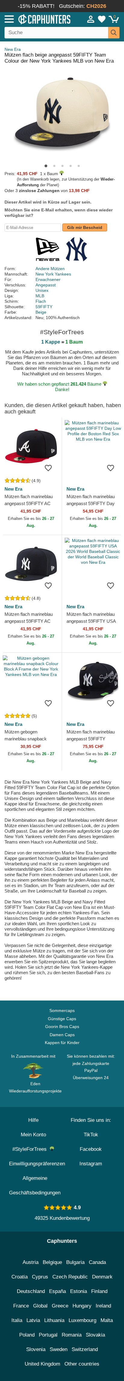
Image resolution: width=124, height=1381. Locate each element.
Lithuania (54, 1320)
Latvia (33, 1320)
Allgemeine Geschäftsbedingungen (34, 1185)
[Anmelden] (90, 19)
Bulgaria (75, 1262)
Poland (27, 1335)
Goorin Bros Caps (62, 1026)
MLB (40, 295)
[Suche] (113, 32)
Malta (107, 1320)
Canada (97, 1262)
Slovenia (35, 1349)
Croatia (19, 1277)
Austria (31, 1262)
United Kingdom (42, 1364)
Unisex (42, 290)
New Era (13, 49)
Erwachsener (48, 279)
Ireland (103, 1306)
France (21, 1306)
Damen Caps (62, 1034)
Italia (16, 1320)
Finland (99, 1291)
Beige (41, 312)
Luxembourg (82, 1320)
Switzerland (85, 1349)
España (57, 1291)
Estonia (78, 1291)
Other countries (81, 1364)
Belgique (52, 1262)
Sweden (58, 1349)
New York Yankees (53, 274)
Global (40, 1306)
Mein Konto (33, 1135)
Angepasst (46, 284)
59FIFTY (44, 306)
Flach (41, 301)
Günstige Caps (62, 1018)
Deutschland (31, 1291)
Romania (72, 1335)
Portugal (48, 1335)
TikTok (91, 1135)
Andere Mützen (50, 268)
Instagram (90, 1164)
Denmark (102, 1277)
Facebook (91, 1149)
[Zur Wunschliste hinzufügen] (48, 468)
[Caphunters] (36, 18)
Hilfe (33, 1120)
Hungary (82, 1306)
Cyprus (40, 1277)
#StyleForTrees (31, 1149)
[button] (46, 166)
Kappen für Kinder (62, 1042)
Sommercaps (62, 1010)
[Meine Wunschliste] (101, 19)
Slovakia (95, 1335)
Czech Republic (70, 1277)
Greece (60, 1306)
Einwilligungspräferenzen (37, 1164)
